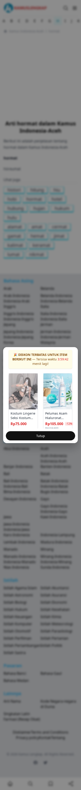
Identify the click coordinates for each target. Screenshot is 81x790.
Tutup (40, 436)
